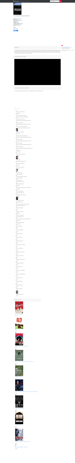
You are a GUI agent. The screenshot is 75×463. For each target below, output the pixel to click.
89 (15, 329)
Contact (70, 47)
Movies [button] (23, 1)
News (29, 1)
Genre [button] (26, 1)
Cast (15, 108)
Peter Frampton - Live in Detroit (22, 441)
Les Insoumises (18, 314)
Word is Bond (18, 425)
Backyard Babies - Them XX (21, 447)
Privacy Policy (67, 47)
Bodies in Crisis (18, 377)
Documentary (17, 18)
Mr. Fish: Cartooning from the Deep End (24, 361)
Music (20, 18)
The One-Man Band (19, 408)
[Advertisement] (37, 39)
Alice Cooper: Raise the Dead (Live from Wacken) (26, 391)
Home (21, 1)
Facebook (64, 47)
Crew (18, 108)
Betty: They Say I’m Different (21, 346)
